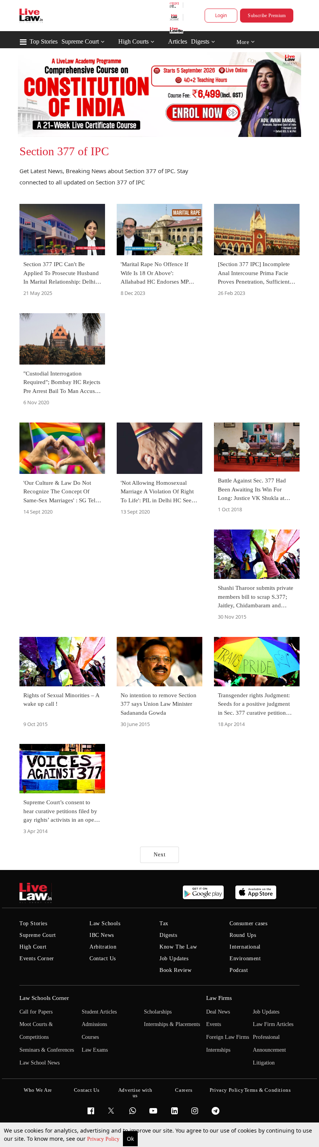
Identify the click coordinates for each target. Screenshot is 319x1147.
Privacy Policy (104, 1139)
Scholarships (158, 1012)
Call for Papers (36, 1012)
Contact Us (102, 958)
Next (160, 855)
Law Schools (105, 923)
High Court (33, 947)
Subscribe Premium (267, 15)
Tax (164, 923)
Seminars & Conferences (46, 1050)
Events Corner (36, 958)
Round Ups (243, 935)
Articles (177, 41)
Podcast (239, 970)
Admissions (94, 1024)
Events (213, 1024)
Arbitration (103, 947)
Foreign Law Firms (227, 1037)
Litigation (264, 1063)
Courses (90, 1037)
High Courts (133, 41)
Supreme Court (80, 41)
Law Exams (95, 1050)
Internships (218, 1050)
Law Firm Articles (273, 1024)
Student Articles (99, 1012)
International (245, 947)
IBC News (101, 935)
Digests (200, 41)
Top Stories (44, 41)
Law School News (39, 1063)
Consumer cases (248, 923)
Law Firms (219, 998)
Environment (245, 958)
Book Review (176, 970)
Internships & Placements (172, 1024)
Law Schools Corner (44, 998)
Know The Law (178, 947)
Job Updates (174, 958)
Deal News (218, 1012)
